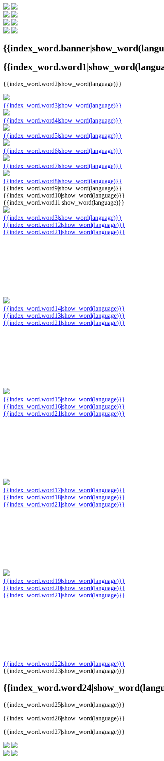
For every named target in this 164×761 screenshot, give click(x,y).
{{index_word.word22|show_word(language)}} (64, 663)
